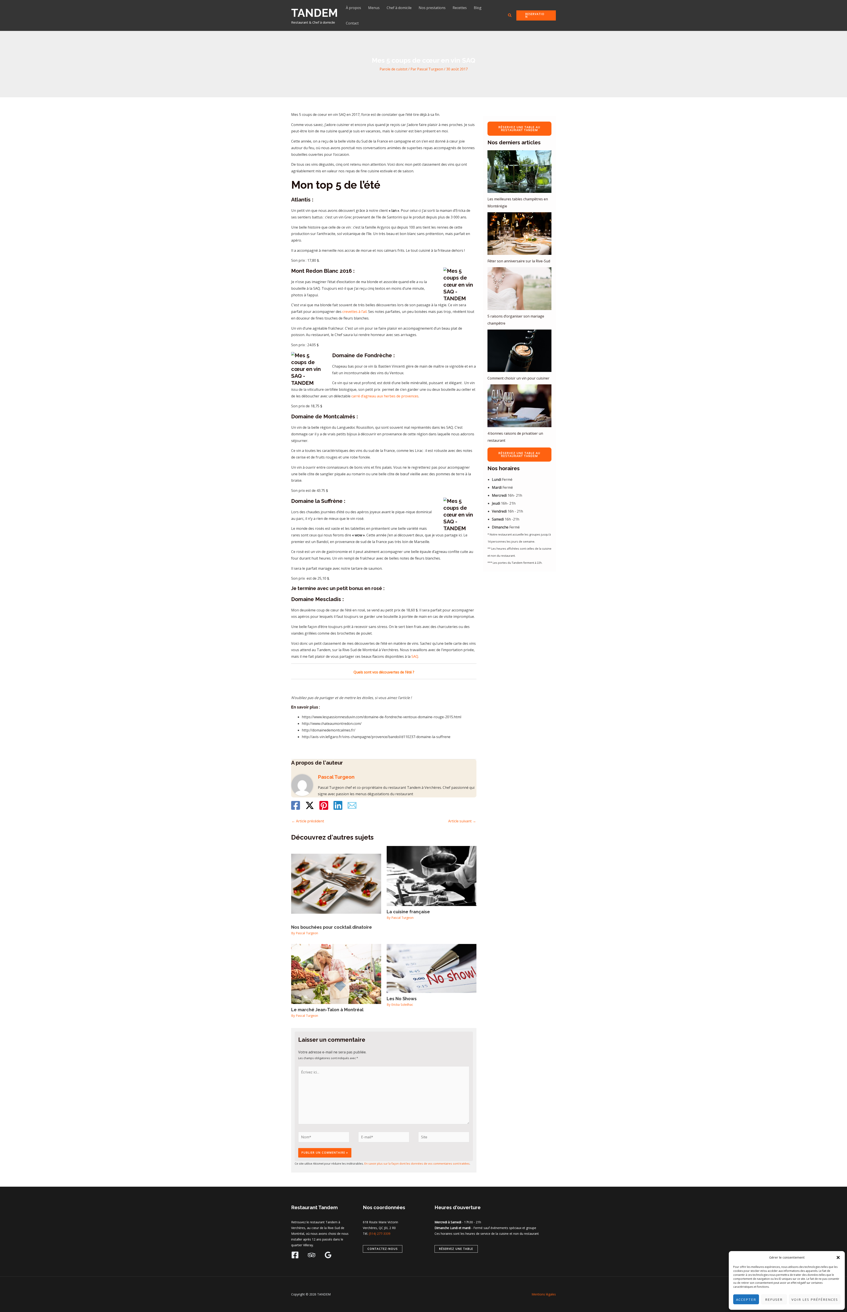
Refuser (774, 1299)
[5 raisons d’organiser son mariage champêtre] (519, 288)
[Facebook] (295, 805)
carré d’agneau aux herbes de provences (384, 396)
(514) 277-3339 (379, 1233)
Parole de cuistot (393, 69)
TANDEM (314, 12)
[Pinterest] (323, 805)
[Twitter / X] (309, 805)
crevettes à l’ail (354, 311)
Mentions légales (544, 1294)
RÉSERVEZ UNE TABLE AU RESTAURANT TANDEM (519, 128)
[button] (838, 1257)
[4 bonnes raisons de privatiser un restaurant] (519, 405)
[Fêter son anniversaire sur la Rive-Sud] (519, 233)
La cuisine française (408, 911)
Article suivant (462, 821)
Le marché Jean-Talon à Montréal (327, 1009)
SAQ (414, 656)
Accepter (746, 1299)
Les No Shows (402, 998)
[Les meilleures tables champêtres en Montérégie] (519, 171)
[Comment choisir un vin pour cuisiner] (519, 350)
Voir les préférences (814, 1299)
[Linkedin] (338, 805)
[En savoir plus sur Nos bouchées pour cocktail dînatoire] (336, 883)
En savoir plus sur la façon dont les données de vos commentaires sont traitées (417, 1163)
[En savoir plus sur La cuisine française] (432, 875)
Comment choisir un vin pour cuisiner (518, 378)
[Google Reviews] (328, 1255)
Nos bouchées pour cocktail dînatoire (331, 927)
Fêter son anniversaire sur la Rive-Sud (518, 261)
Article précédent (308, 821)
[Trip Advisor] (311, 1255)
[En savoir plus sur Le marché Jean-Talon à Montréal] (336, 973)
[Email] (352, 805)
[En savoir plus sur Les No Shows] (432, 968)
